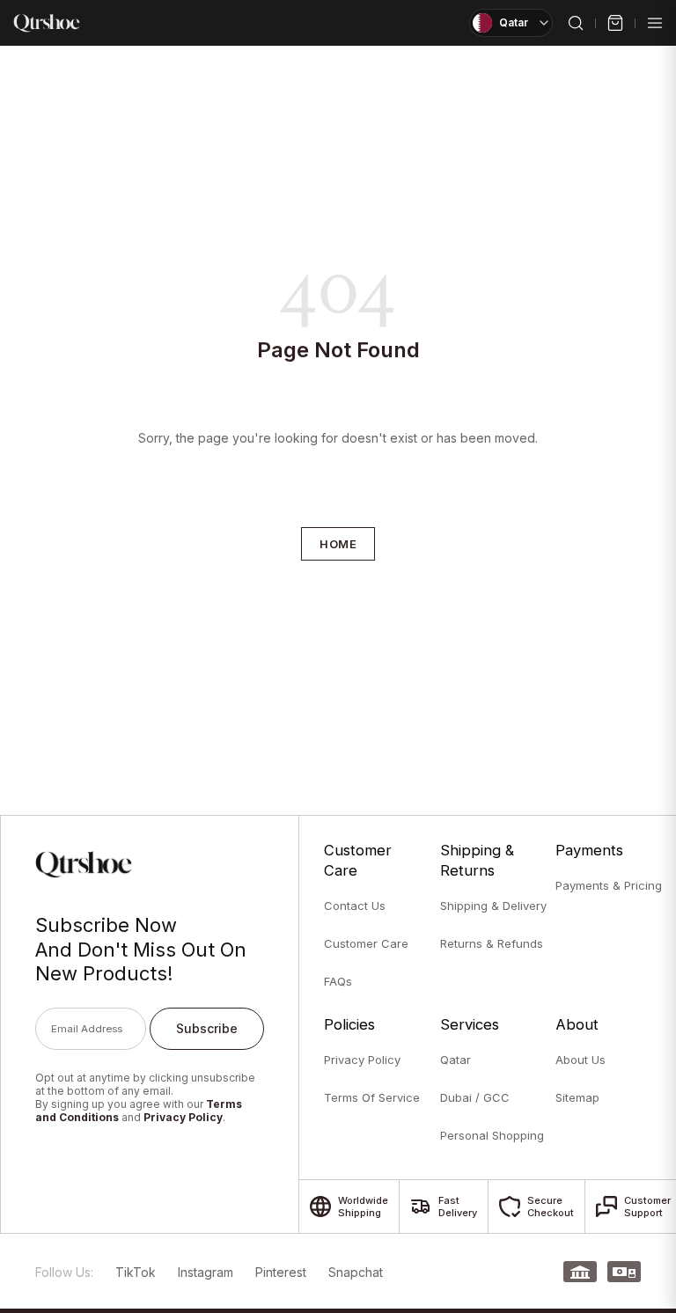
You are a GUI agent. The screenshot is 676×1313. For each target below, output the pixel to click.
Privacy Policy (183, 1117)
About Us (580, 1060)
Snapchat (355, 1272)
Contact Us (355, 906)
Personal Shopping (491, 1135)
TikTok (135, 1272)
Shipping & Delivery (491, 906)
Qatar (455, 1060)
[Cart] (615, 23)
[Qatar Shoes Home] (46, 23)
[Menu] (655, 23)
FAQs (338, 981)
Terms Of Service (372, 1097)
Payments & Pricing (606, 885)
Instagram (205, 1272)
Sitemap (577, 1097)
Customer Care (366, 943)
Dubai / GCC (475, 1097)
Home (338, 544)
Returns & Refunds (491, 943)
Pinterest (280, 1272)
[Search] (575, 23)
